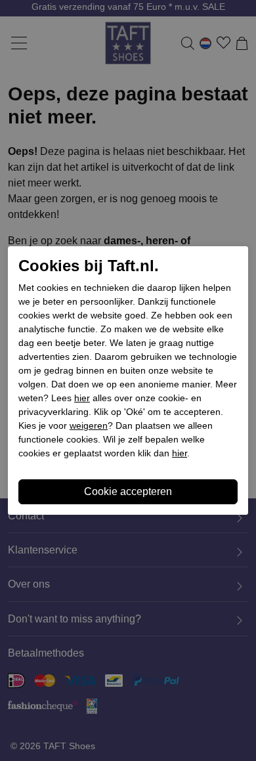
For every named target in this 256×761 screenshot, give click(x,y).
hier (82, 398)
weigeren (89, 425)
